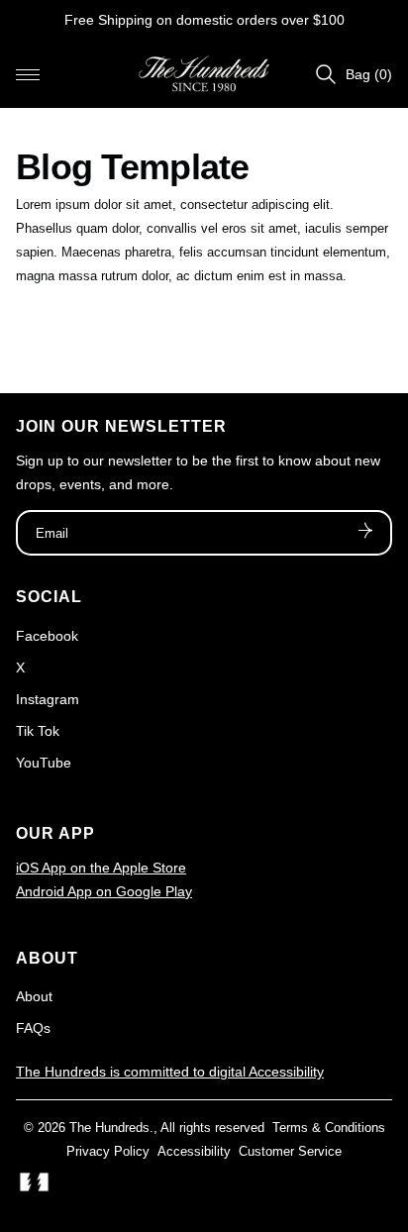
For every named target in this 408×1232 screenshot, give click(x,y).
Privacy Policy (108, 1151)
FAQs (33, 1028)
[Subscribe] (365, 533)
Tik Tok (37, 731)
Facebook (47, 636)
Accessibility (194, 1151)
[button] (27, 74)
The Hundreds (109, 1127)
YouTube (43, 762)
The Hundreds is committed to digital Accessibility (170, 1071)
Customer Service (290, 1151)
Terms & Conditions (328, 1127)
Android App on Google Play (104, 891)
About (34, 996)
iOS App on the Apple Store (101, 867)
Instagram (47, 699)
